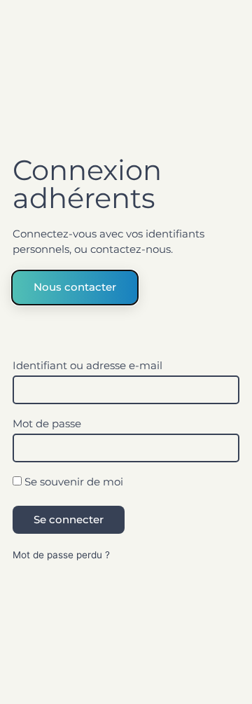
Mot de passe (47, 424)
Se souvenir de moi (72, 482)
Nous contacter (75, 287)
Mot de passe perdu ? (61, 554)
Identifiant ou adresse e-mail (87, 366)
